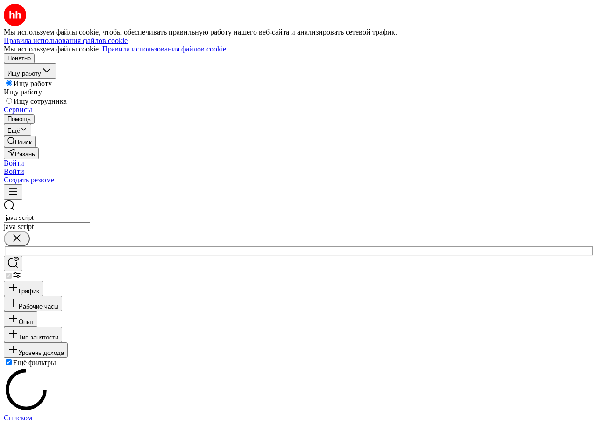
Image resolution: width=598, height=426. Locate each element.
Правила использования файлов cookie (164, 49)
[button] (14, 163)
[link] (20, 141)
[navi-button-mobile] (13, 192)
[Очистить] (17, 238)
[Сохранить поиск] (13, 263)
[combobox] (47, 218)
